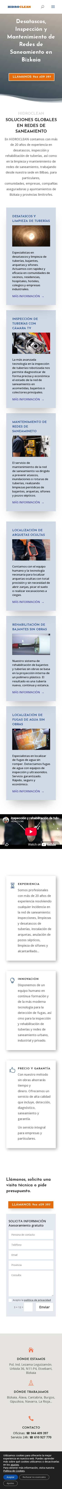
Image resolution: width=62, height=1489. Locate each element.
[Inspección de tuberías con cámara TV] (31, 353)
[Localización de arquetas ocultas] (31, 559)
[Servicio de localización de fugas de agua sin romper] (31, 749)
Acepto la (32, 1300)
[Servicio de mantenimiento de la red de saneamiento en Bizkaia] (31, 456)
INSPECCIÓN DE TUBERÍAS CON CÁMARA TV (25, 324)
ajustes (15, 1464)
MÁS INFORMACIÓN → (28, 296)
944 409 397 (39, 1433)
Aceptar (10, 1477)
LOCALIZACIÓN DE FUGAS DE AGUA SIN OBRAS (28, 720)
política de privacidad (37, 1300)
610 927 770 (42, 1437)
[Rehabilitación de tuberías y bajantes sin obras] (31, 654)
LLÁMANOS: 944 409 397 (32, 77)
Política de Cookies (14, 1470)
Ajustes (10, 1483)
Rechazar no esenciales (34, 1477)
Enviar (44, 1307)
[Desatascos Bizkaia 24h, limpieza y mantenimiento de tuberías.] (31, 245)
